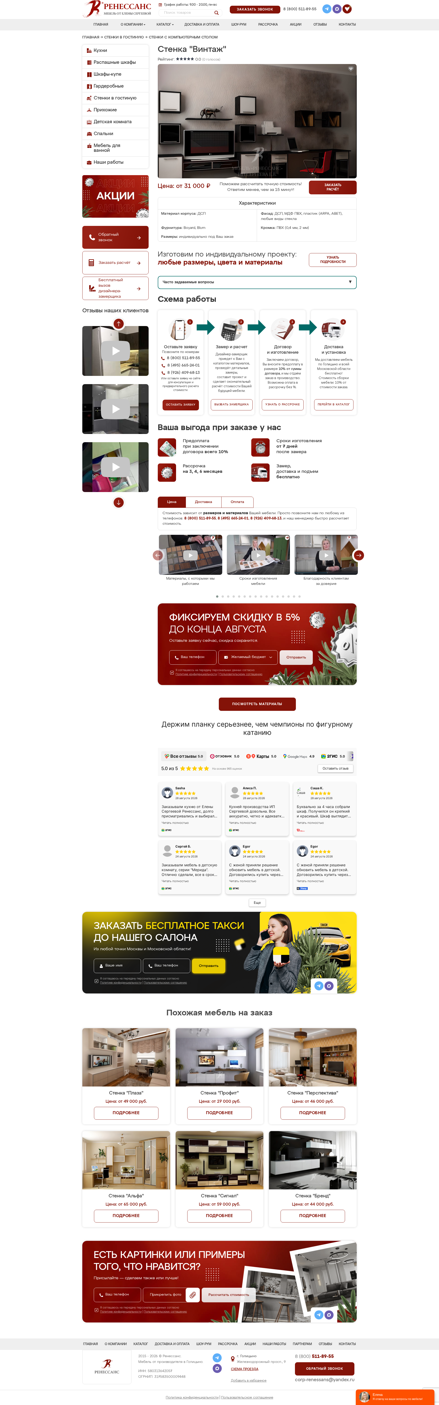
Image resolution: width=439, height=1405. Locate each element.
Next (119, 502)
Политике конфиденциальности (196, 674)
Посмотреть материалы (257, 704)
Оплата (237, 502)
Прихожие (105, 110)
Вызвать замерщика (231, 404)
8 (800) (314, 1356)
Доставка (203, 502)
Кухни (100, 50)
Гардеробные (109, 86)
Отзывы (320, 24)
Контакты (347, 24)
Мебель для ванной (107, 148)
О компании (132, 24)
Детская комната (113, 122)
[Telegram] (327, 9)
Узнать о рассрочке (282, 404)
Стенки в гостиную (124, 37)
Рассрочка (268, 24)
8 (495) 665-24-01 (299, 3)
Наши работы (108, 162)
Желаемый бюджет (249, 657)
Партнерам (302, 1344)
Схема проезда (244, 1369)
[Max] (337, 9)
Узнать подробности (332, 260)
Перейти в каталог (334, 404)
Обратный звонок (324, 1368)
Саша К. (317, 788)
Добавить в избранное (249, 1380)
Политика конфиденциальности (192, 1397)
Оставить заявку (180, 405)
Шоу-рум (238, 24)
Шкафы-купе (107, 74)
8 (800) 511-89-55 (299, 9)
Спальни (103, 133)
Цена (172, 502)
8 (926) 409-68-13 (299, 15)
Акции (295, 24)
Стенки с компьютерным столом (183, 37)
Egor (314, 846)
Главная (101, 24)
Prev (119, 324)
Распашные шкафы (115, 62)
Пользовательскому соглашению (240, 674)
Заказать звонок (255, 9)
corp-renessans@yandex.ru (324, 1380)
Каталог (164, 24)
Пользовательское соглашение (247, 1397)
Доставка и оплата (202, 24)
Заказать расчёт (332, 187)
